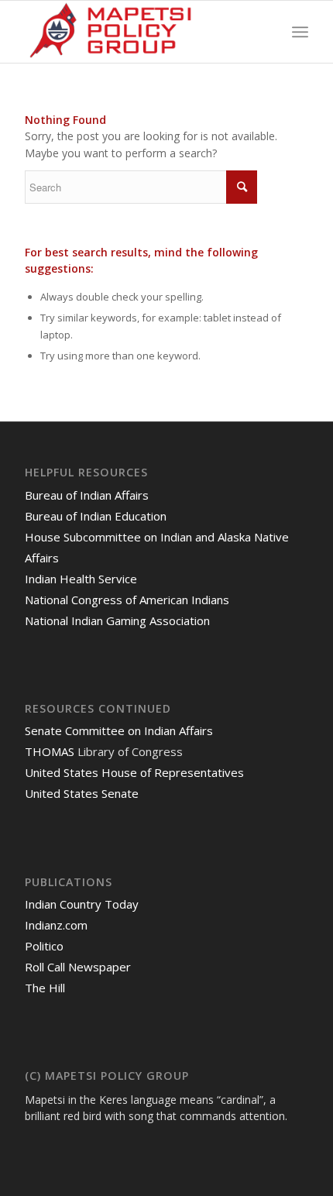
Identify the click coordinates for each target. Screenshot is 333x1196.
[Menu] (300, 31)
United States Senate (82, 793)
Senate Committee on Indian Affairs (119, 730)
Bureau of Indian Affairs (87, 495)
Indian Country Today (82, 904)
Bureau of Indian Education (95, 516)
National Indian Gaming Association (117, 620)
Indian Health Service (81, 578)
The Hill (45, 987)
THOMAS (49, 751)
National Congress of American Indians (127, 599)
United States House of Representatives (134, 772)
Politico (44, 946)
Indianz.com (56, 925)
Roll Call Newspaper (78, 966)
